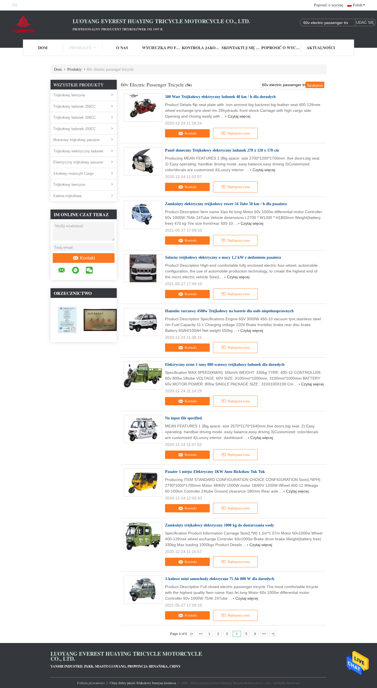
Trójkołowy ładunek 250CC (74, 106)
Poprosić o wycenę (328, 5)
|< (191, 634)
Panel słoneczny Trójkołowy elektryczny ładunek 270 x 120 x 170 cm (222, 150)
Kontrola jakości (202, 48)
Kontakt (87, 258)
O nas (122, 48)
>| (273, 634)
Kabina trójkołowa (67, 196)
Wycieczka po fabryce (162, 48)
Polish (357, 5)
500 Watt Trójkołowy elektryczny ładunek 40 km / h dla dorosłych (220, 97)
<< (201, 634)
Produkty (81, 48)
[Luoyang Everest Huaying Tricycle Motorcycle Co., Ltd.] (42, 24)
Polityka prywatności (91, 683)
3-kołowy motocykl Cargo (73, 173)
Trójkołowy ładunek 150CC (74, 129)
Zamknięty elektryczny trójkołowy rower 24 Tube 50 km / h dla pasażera (226, 204)
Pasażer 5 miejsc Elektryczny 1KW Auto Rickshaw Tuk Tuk (215, 472)
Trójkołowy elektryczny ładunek (78, 151)
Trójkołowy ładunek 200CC (74, 117)
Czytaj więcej (239, 116)
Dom (42, 48)
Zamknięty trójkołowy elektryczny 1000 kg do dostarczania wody (219, 525)
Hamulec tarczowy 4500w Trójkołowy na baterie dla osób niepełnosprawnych (229, 311)
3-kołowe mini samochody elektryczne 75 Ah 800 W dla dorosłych (219, 579)
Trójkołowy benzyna (69, 95)
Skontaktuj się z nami (241, 48)
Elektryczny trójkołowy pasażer (78, 162)
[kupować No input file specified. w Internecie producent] (143, 429)
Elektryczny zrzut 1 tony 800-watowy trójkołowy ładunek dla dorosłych (225, 364)
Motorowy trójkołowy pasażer (76, 140)
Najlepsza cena (238, 133)
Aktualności (321, 48)
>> (264, 634)
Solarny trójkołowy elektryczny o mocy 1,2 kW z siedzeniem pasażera (223, 257)
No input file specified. (184, 418)
